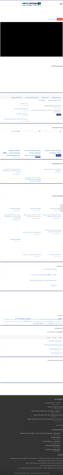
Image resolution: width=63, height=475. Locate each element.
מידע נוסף (58, 155)
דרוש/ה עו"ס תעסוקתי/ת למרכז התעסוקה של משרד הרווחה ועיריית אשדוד (52, 215)
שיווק (44, 323)
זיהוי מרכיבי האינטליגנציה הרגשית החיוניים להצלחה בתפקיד (44, 419)
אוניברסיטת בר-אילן (42, 319)
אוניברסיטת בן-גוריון (52, 319)
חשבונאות (32, 321)
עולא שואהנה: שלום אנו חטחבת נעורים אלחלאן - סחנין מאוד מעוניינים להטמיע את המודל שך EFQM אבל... (35, 458)
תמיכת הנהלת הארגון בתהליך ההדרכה (53, 345)
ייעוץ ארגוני (26, 321)
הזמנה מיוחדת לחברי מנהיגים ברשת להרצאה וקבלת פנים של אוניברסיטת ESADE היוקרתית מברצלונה (33, 179)
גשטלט (57, 321)
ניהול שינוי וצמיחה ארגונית (32, 97)
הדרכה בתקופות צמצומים (56, 349)
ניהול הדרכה (42, 100)
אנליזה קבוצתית (12, 319)
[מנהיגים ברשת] (31, 4)
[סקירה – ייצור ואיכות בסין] (61, 403)
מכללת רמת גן (14, 321)
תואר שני (40, 323)
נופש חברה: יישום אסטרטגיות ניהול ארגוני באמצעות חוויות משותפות (40, 433)
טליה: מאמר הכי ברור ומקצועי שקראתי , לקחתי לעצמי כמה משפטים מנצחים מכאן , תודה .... (39, 468)
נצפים (60, 337)
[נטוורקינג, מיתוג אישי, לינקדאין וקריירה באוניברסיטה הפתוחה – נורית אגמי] (14, 74)
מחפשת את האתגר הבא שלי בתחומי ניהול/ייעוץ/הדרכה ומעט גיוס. (53, 231)
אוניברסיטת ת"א (22, 318)
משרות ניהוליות (57, 196)
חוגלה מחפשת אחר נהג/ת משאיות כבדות (32, 232)
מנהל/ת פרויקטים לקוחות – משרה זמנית (32, 254)
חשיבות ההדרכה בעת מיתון (55, 341)
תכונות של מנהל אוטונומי (55, 407)
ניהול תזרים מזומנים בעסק (53, 106)
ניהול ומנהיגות (45, 97)
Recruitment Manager (56, 208)
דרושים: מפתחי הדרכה (56, 353)
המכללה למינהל (45, 321)
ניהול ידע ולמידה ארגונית (54, 100)
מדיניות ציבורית (20, 321)
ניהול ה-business (56, 97)
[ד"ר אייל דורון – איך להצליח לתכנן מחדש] (38, 80)
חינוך (35, 321)
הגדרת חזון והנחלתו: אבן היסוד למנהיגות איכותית (47, 415)
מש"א (11, 321)
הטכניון (50, 321)
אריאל (7, 319)
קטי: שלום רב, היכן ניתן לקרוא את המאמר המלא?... (49, 461)
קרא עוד (58, 114)
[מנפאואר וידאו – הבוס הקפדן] (14, 72)
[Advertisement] (31, 11)
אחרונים (54, 337)
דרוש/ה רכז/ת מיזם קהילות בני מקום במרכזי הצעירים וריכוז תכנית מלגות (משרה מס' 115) (12, 216)
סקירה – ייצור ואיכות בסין (52, 403)
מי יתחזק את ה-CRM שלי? (22, 114)
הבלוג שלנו (59, 425)
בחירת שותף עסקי (24, 103)
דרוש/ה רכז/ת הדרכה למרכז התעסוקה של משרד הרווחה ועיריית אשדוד (32, 215)
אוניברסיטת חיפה (34, 319)
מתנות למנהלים (55, 437)
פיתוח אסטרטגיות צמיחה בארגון (21, 108)
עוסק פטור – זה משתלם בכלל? (51, 441)
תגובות (48, 337)
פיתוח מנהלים (55, 323)
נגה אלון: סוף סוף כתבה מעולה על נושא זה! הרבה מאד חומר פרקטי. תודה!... (43, 463)
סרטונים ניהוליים (57, 66)
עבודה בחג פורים (52, 19)
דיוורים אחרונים (57, 163)
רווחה (47, 323)
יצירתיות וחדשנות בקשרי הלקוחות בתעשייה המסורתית (15, 119)
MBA (60, 319)
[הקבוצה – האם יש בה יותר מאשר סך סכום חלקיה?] (61, 411)
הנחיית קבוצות (38, 321)
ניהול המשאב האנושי (17, 97)
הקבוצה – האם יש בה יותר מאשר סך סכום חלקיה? (45, 411)
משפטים (7, 321)
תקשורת (35, 323)
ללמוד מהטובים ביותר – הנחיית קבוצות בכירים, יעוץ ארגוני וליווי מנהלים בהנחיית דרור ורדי (11, 171)
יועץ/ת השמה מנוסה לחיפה (55, 254)
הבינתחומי (54, 321)
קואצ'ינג (50, 323)
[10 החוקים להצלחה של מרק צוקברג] (14, 70)
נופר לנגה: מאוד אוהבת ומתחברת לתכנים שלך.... (50, 465)
